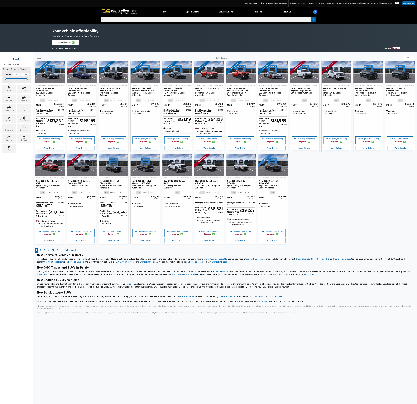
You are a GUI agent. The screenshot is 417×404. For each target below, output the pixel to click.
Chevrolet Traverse (126, 262)
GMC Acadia (191, 274)
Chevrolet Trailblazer (53, 262)
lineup (128, 284)
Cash (24, 69)
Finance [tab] (49, 100)
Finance (16, 69)
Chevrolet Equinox (75, 262)
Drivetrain (9, 130)
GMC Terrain (177, 274)
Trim (24, 110)
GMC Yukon (278, 274)
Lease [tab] (56, 100)
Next (73, 250)
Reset (15, 59)
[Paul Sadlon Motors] (120, 12)
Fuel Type (24, 120)
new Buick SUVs (186, 296)
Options (8, 120)
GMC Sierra (220, 271)
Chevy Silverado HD (320, 259)
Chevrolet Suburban (149, 262)
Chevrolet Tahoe (195, 262)
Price (9, 150)
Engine (9, 140)
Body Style (9, 110)
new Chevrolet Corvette (216, 259)
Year (9, 91)
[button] (315, 12)
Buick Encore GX (257, 296)
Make (24, 91)
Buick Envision (228, 296)
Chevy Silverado (303, 259)
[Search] (313, 19)
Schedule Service (408, 3)
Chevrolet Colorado (341, 259)
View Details (49, 148)
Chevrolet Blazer (219, 262)
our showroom (262, 301)
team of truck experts (255, 259)
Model (9, 101)
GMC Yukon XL (310, 274)
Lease (7, 69)
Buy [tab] (43, 100)
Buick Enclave (276, 296)
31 (66, 250)
